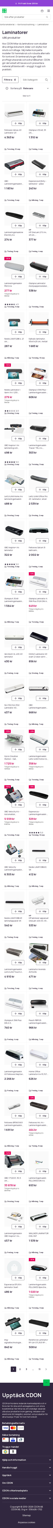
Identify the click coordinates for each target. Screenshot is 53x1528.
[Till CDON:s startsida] (4, 11)
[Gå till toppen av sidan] (46, 1425)
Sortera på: (16, 88)
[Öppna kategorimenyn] (48, 11)
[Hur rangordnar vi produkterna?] (6, 88)
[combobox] (26, 17)
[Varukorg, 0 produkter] (42, 11)
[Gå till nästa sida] (46, 1411)
